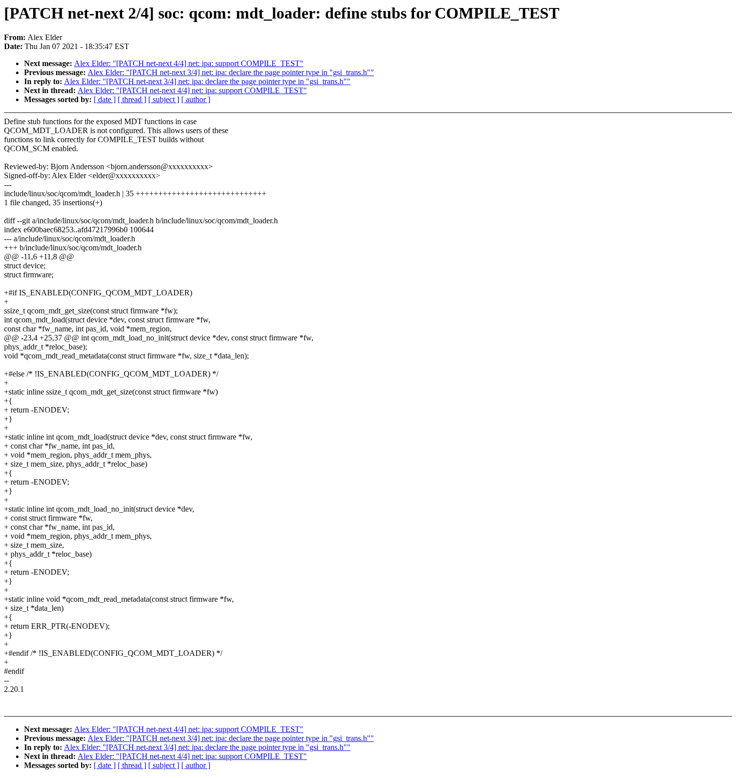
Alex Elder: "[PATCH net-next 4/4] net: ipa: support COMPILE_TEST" (188, 63)
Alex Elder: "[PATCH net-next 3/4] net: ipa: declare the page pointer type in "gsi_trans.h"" (231, 72)
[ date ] (105, 99)
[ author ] (195, 99)
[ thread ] (132, 99)
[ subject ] (163, 99)
